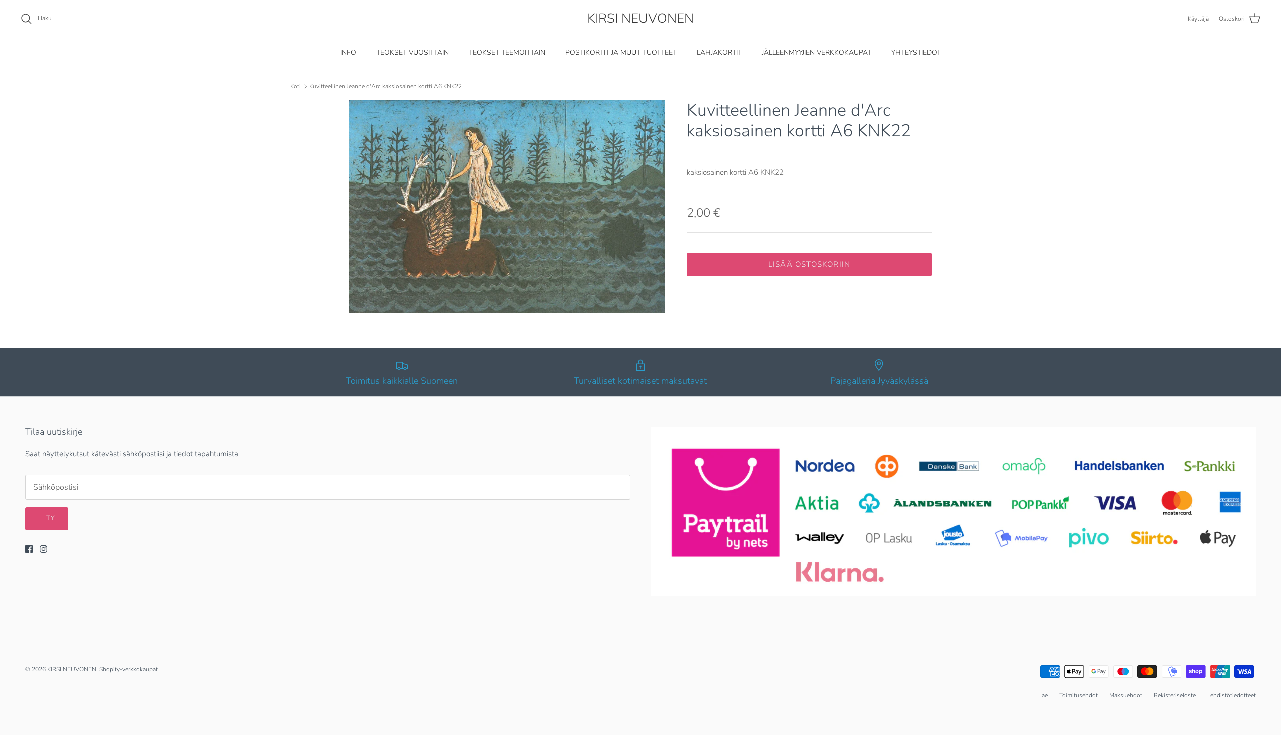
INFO (348, 53)
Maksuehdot (1125, 696)
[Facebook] (29, 549)
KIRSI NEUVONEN (71, 670)
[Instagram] (43, 549)
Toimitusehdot (1078, 696)
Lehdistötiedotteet (1231, 696)
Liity (46, 518)
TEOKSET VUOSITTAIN (412, 53)
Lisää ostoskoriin (809, 265)
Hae (1042, 696)
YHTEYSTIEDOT (916, 53)
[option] (507, 207)
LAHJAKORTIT (719, 53)
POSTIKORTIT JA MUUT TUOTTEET (621, 53)
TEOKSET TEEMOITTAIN (507, 53)
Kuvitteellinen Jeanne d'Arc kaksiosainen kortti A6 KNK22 (385, 86)
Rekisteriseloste (1175, 696)
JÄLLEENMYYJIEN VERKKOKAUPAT (816, 53)
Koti (295, 86)
